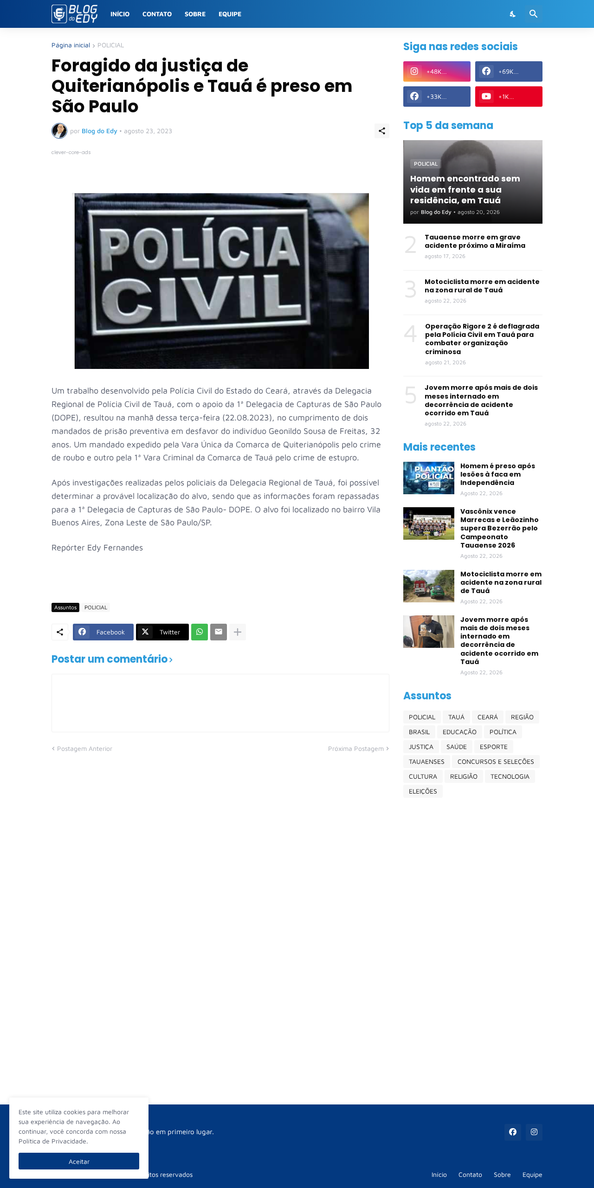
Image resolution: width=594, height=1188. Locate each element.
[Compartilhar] (381, 130)
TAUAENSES (427, 761)
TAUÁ (456, 717)
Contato (157, 14)
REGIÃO (522, 717)
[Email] (218, 632)
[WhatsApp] (199, 632)
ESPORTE (494, 746)
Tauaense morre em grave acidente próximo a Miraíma (475, 241)
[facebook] (512, 1132)
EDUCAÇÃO (460, 732)
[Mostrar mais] (237, 632)
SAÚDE (456, 746)
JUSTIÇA (421, 746)
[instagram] (534, 1132)
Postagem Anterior (84, 748)
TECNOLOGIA (510, 776)
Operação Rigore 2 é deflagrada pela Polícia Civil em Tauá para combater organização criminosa (482, 339)
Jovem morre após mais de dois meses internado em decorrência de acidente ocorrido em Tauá (481, 400)
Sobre (195, 14)
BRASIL (419, 732)
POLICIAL (110, 45)
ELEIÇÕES (423, 791)
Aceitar (79, 1161)
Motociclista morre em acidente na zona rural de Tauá (482, 286)
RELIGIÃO (464, 776)
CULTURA (423, 776)
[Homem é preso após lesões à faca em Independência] (428, 478)
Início (119, 14)
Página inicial (71, 45)
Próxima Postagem (356, 748)
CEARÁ (488, 717)
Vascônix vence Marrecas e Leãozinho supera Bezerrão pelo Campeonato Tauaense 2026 (499, 528)
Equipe (230, 14)
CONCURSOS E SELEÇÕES (496, 761)
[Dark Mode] (513, 14)
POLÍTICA (503, 732)
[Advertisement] (472, 951)
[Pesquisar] (533, 14)
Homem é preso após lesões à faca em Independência (497, 474)
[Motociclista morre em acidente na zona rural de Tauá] (428, 586)
